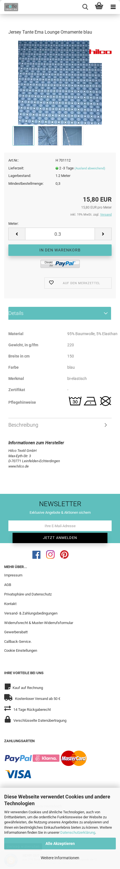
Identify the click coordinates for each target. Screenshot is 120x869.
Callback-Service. (18, 641)
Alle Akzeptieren (60, 843)
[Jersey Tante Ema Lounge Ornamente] (60, 82)
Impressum (13, 575)
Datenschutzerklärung (77, 832)
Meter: (13, 223)
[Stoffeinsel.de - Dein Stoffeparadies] (9, 7)
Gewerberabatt (16, 632)
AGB (7, 585)
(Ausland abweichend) (90, 168)
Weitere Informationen (60, 858)
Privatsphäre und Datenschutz (28, 594)
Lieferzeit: (16, 168)
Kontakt (10, 604)
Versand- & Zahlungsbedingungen (30, 613)
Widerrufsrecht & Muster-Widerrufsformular (38, 623)
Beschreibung (23, 425)
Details (15, 313)
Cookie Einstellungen (20, 650)
